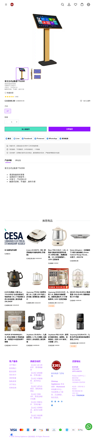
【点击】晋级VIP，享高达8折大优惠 (36, 396)
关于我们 (12, 365)
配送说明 (12, 371)
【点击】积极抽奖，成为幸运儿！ (36, 380)
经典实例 (12, 388)
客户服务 (13, 361)
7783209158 (80, 395)
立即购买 (69, 129)
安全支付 (12, 375)
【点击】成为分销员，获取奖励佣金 (36, 388)
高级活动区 (35, 361)
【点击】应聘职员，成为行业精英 (36, 410)
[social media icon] (52, 402)
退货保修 (12, 378)
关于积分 (12, 384)
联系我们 (12, 368)
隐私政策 (12, 381)
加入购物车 (26, 129)
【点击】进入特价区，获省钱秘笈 (36, 367)
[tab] (8, 161)
